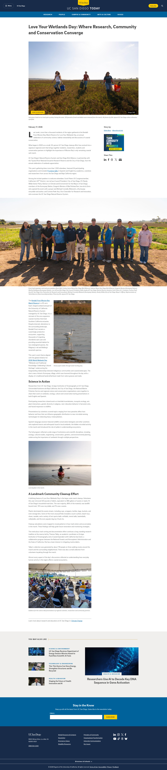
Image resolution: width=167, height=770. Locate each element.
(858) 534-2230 (34, 746)
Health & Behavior (111, 674)
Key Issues (87, 744)
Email (52, 713)
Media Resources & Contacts (67, 735)
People (62, 14)
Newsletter (61, 738)
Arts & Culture (104, 14)
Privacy (109, 767)
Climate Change (76, 621)
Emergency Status (64, 741)
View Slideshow (37, 112)
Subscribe (153, 6)
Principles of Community (91, 735)
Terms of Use (94, 767)
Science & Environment (59, 649)
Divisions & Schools (83, 761)
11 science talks (52, 171)
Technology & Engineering (61, 663)
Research (48, 14)
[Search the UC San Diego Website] (162, 6)
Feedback (116, 767)
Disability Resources (64, 744)
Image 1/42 (131, 112)
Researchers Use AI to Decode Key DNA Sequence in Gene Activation (111, 680)
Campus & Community (81, 14)
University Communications (92, 741)
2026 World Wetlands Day (38, 360)
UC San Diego (21, 6)
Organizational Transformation (93, 738)
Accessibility (102, 767)
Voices (120, 14)
